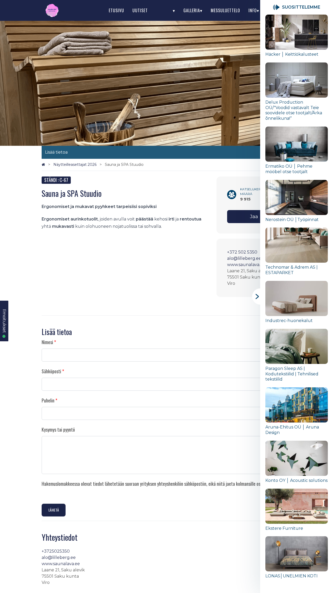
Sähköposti (51, 371)
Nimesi (47, 342)
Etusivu (116, 10)
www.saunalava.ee (246, 264)
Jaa (254, 216)
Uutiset (140, 10)
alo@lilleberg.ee (244, 258)
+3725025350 (56, 551)
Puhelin (48, 400)
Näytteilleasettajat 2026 (75, 164)
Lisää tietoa (56, 152)
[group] (296, 38)
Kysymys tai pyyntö (58, 429)
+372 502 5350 (242, 252)
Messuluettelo (225, 10)
